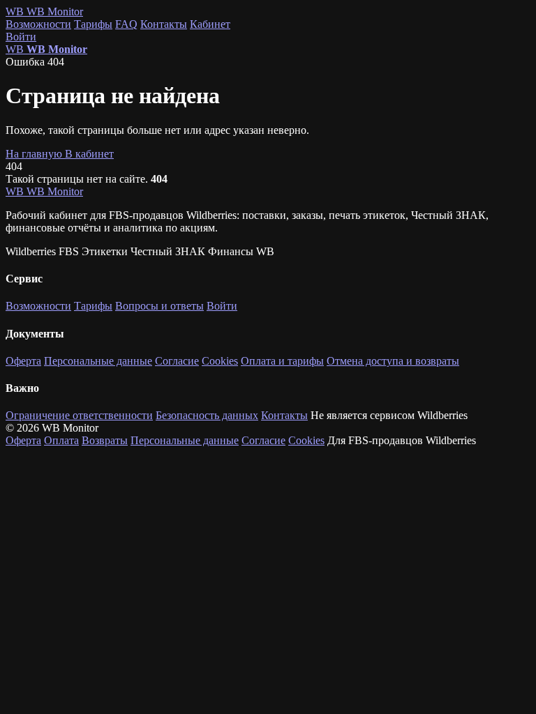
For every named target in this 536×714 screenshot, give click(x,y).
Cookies (220, 361)
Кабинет (210, 24)
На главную (35, 154)
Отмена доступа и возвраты (393, 361)
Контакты (163, 24)
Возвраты (105, 440)
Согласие (177, 361)
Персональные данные (98, 361)
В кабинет (89, 154)
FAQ (126, 24)
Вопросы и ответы (159, 306)
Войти (21, 37)
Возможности (38, 24)
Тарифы (93, 24)
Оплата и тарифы (282, 361)
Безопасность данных (207, 415)
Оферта (23, 361)
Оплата (61, 440)
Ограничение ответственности (79, 415)
